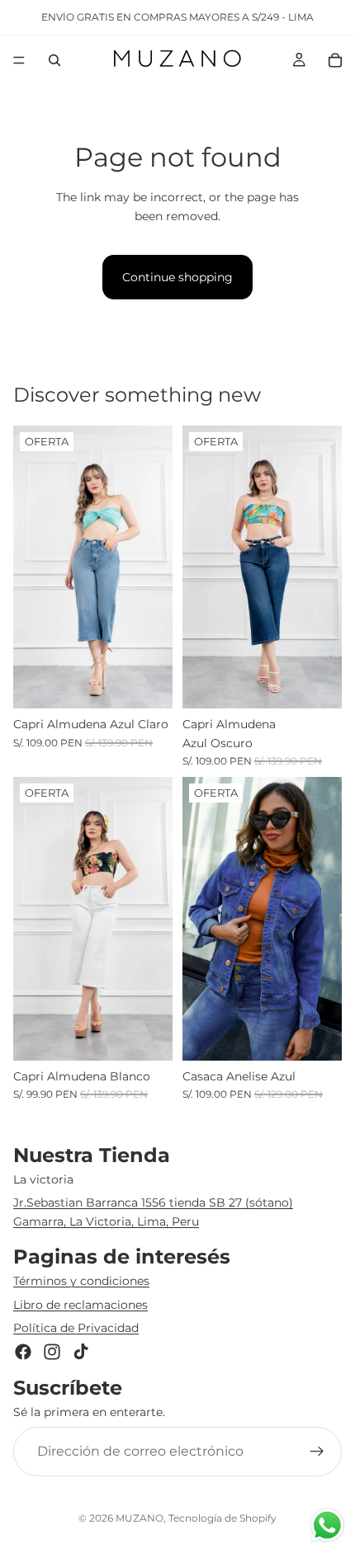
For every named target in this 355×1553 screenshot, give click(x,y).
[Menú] (19, 60)
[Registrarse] (317, 1451)
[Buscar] (54, 60)
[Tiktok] (81, 1352)
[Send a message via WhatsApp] (327, 1525)
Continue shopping (177, 277)
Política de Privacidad (76, 1327)
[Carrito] (335, 60)
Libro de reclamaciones (80, 1304)
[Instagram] (52, 1352)
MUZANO (139, 1518)
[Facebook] (23, 1352)
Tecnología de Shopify (222, 1518)
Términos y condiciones (81, 1280)
